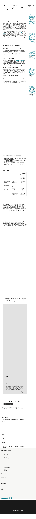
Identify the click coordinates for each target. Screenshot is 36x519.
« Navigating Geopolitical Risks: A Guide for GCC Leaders (11, 407)
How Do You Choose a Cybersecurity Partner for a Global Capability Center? (32, 10)
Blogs (2, 488)
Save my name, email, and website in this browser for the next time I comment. (14, 447)
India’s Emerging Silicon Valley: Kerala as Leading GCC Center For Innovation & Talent (32, 29)
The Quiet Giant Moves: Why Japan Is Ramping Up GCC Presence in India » (16, 408)
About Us (2, 485)
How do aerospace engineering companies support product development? (32, 53)
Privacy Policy (15, 512)
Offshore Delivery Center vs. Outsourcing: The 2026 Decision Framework (32, 47)
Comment (4, 421)
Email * (3, 438)
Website (3, 442)
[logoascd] (6, 451)
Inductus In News (3, 477)
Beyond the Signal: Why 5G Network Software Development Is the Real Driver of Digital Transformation (32, 36)
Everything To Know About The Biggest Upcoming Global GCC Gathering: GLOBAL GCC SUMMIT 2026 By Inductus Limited (32, 71)
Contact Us (2, 489)
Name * (3, 434)
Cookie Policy (20, 512)
